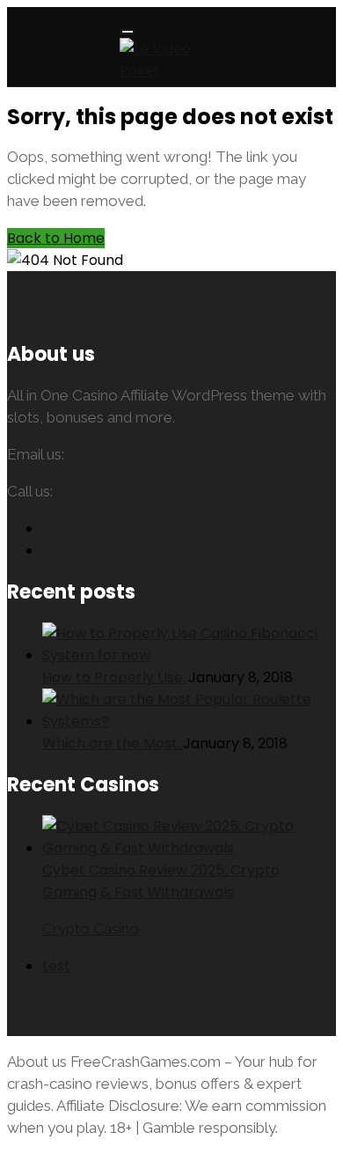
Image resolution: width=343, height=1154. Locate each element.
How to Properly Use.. (115, 677)
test (56, 966)
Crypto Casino (90, 928)
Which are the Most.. (112, 743)
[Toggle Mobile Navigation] (127, 31)
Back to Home (56, 238)
